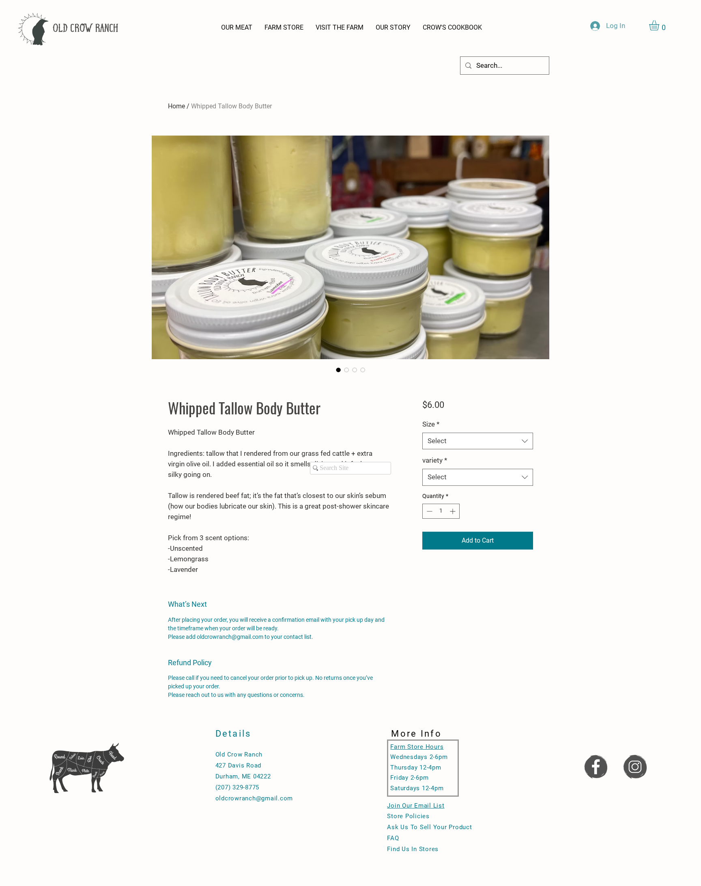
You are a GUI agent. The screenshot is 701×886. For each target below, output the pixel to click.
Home (176, 106)
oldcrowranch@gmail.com (254, 798)
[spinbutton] (441, 511)
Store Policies (408, 816)
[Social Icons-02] (635, 766)
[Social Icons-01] (595, 766)
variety (434, 460)
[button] (660, 25)
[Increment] (453, 511)
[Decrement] (429, 511)
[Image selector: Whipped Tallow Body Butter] (338, 370)
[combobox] (477, 441)
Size (430, 424)
